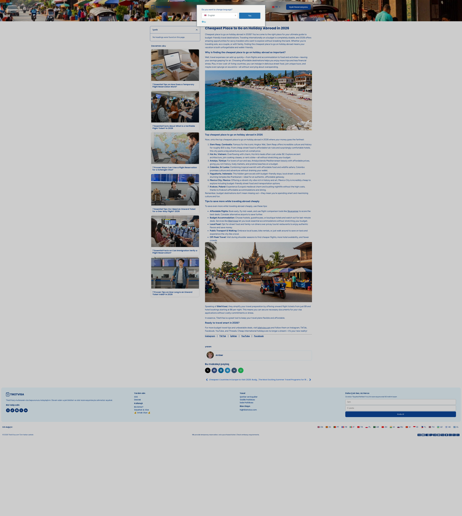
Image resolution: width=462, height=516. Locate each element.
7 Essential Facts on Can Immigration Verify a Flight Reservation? (174, 251)
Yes (249, 15)
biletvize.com (264, 327)
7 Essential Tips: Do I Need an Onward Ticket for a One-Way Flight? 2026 (174, 210)
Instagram (210, 336)
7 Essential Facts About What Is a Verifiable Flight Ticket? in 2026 (173, 127)
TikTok (222, 336)
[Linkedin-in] (26, 410)
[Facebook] (17, 410)
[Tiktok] (12, 410)
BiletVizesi (233, 221)
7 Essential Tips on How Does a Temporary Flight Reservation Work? (173, 85)
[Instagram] (8, 410)
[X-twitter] (21, 410)
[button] (197, 30)
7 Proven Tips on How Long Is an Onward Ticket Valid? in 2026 (172, 293)
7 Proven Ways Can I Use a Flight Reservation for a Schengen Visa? (174, 168)
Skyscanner (292, 211)
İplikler (233, 336)
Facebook (259, 336)
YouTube (245, 336)
